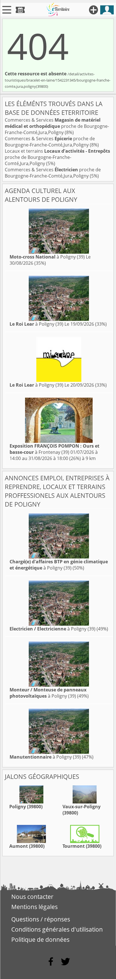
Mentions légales (34, 907)
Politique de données (40, 939)
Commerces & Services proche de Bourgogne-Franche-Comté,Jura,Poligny (57, 126)
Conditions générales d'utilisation (57, 929)
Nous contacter (32, 897)
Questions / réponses (40, 919)
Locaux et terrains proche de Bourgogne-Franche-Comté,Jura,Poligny (57, 157)
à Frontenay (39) (54, 449)
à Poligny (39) (47, 257)
